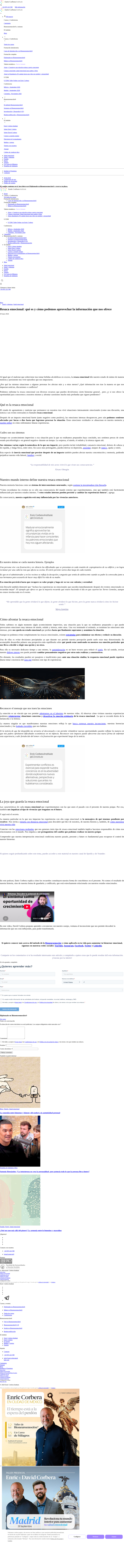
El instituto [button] (7, 245)
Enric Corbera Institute (15, 246)
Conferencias (8, 1315)
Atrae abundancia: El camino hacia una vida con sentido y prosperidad (29, 216)
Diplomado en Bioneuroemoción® (18, 204)
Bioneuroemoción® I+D (11, 1325)
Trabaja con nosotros (14, 257)
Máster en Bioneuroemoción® (17, 206)
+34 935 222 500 (7, 7)
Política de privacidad (10, 181)
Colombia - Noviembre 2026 (16, 232)
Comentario (3, 1038)
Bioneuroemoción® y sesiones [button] (13, 236)
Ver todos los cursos (10, 197)
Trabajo (6, 162)
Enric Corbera (8, 1340)
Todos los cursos (9, 1313)
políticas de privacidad (43, 1282)
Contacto (6, 1351)
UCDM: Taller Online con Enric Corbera (20, 222)
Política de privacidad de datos (49, 1042)
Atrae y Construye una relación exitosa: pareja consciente (25, 212)
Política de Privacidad (5, 1273)
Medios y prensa (13, 255)
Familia (6, 159)
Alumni (10, 260)
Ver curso (3, 1019)
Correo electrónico (6, 1049)
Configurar (77, 1536)
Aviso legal (7, 178)
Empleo (6, 1345)
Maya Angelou (62, 609)
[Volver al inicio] (11, 3)
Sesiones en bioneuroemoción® (17, 239)
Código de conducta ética (15, 258)
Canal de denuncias (4, 1279)
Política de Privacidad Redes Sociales (8, 1373)
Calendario (7, 234)
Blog (5, 262)
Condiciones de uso (10, 179)
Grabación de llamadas (5, 1278)
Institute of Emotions (10, 171)
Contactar (7, 173)
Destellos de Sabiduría (11, 166)
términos (53, 1282)
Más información (20, 7)
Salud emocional (9, 155)
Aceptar (114, 1536)
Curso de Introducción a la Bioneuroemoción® (22, 200)
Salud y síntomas (9, 157)
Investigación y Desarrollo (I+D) (18, 241)
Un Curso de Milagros (11, 164)
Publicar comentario (6, 1052)
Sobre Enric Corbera (14, 248)
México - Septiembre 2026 (16, 229)
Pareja (6, 161)
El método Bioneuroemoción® (17, 238)
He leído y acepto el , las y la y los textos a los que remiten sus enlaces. (43, 1042)
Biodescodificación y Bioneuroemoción (20, 243)
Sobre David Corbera (14, 250)
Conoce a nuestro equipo (15, 251)
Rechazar (95, 1536)
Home (6, 194)
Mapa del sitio (3, 1381)
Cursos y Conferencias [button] (11, 195)
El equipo (7, 1341)
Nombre (3, 1045)
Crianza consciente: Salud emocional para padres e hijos (25, 214)
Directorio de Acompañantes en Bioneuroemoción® (24, 253)
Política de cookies (9, 183)
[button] (2, 282)
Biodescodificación (10, 1331)
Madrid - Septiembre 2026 (16, 231)
